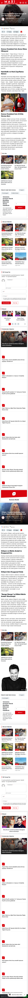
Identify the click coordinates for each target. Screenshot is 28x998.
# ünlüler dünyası (14, 193)
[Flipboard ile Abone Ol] (12, 28)
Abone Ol (20, 207)
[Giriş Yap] (23, 3)
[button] (20, 3)
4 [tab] (18, 323)
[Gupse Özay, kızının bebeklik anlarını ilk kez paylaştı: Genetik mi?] (20, 316)
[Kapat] (25, 995)
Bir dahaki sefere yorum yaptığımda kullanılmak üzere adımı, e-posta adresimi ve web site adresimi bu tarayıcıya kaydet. (14, 299)
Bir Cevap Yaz (6, 272)
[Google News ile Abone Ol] (5, 28)
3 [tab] (15, 323)
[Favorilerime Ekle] (21, 32)
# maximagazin (5, 193)
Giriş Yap (15, 302)
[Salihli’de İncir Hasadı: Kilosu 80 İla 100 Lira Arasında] (7, 178)
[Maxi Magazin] (11, 3)
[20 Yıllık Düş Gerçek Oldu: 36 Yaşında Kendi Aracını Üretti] (21, 162)
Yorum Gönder (6, 302)
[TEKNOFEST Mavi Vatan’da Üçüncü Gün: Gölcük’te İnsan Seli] (20, 259)
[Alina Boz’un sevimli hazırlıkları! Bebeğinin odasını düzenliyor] (7, 316)
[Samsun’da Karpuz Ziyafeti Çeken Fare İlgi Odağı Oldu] (7, 259)
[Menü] (2, 3)
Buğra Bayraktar (10, 18)
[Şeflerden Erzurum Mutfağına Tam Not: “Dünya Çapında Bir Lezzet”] (20, 244)
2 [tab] (12, 323)
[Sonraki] (25, 324)
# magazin (21, 190)
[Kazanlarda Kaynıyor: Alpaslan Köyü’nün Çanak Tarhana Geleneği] (7, 162)
